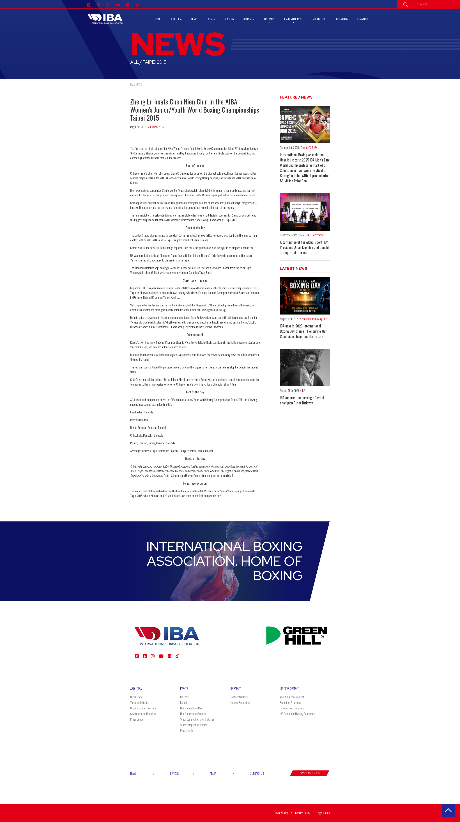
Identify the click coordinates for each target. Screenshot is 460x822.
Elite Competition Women (193, 714)
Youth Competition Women (193, 725)
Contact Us (257, 773)
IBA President (317, 235)
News (194, 19)
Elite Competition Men (191, 708)
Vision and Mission (139, 702)
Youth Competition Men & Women (197, 719)
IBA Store (362, 19)
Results (229, 19)
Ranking (175, 773)
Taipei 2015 (158, 127)
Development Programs (292, 708)
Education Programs (290, 702)
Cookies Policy (302, 813)
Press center (137, 719)
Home (158, 19)
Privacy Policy (281, 813)
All (149, 127)
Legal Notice (323, 813)
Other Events (186, 730)
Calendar (184, 697)
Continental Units (239, 697)
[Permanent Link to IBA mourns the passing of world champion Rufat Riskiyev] (305, 367)
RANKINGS (248, 19)
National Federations (240, 702)
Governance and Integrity (143, 714)
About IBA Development (292, 697)
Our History (136, 697)
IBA (316, 147)
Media (213, 773)
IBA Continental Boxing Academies (297, 714)
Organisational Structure (143, 708)
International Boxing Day (314, 319)
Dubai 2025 (307, 147)
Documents (341, 19)
